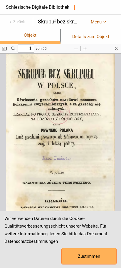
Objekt (30, 35)
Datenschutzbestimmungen (31, 241)
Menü (96, 22)
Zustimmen (89, 256)
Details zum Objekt (90, 36)
